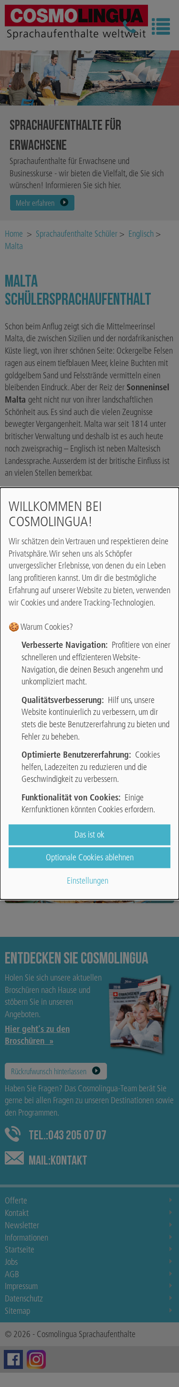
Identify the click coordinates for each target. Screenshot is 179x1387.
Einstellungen (87, 880)
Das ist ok (89, 834)
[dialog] (89, 693)
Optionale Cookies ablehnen (90, 857)
